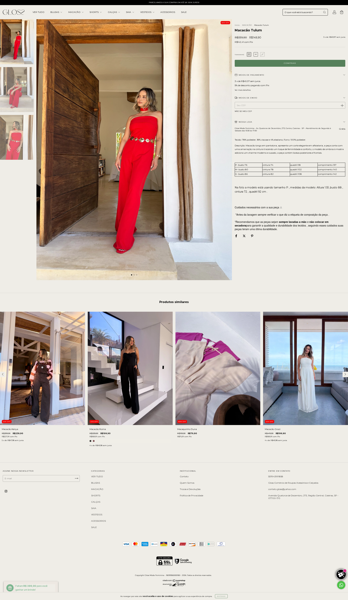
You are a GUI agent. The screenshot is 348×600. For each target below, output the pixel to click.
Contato (184, 476)
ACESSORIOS (167, 12)
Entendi (221, 596)
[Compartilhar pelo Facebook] (236, 235)
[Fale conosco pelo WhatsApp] (341, 585)
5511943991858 (275, 476)
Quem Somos (187, 482)
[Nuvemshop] (174, 582)
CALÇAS (112, 12)
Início (237, 25)
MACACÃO (74, 12)
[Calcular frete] (342, 105)
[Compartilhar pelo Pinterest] (252, 235)
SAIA (129, 12)
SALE (184, 12)
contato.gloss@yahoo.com (282, 489)
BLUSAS (55, 12)
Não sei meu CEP (243, 111)
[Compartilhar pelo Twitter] (244, 235)
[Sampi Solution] (174, 585)
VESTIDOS (146, 12)
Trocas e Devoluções (190, 489)
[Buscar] (324, 12)
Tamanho (239, 54)
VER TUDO (38, 12)
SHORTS (94, 12)
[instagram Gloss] (6, 491)
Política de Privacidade (191, 495)
